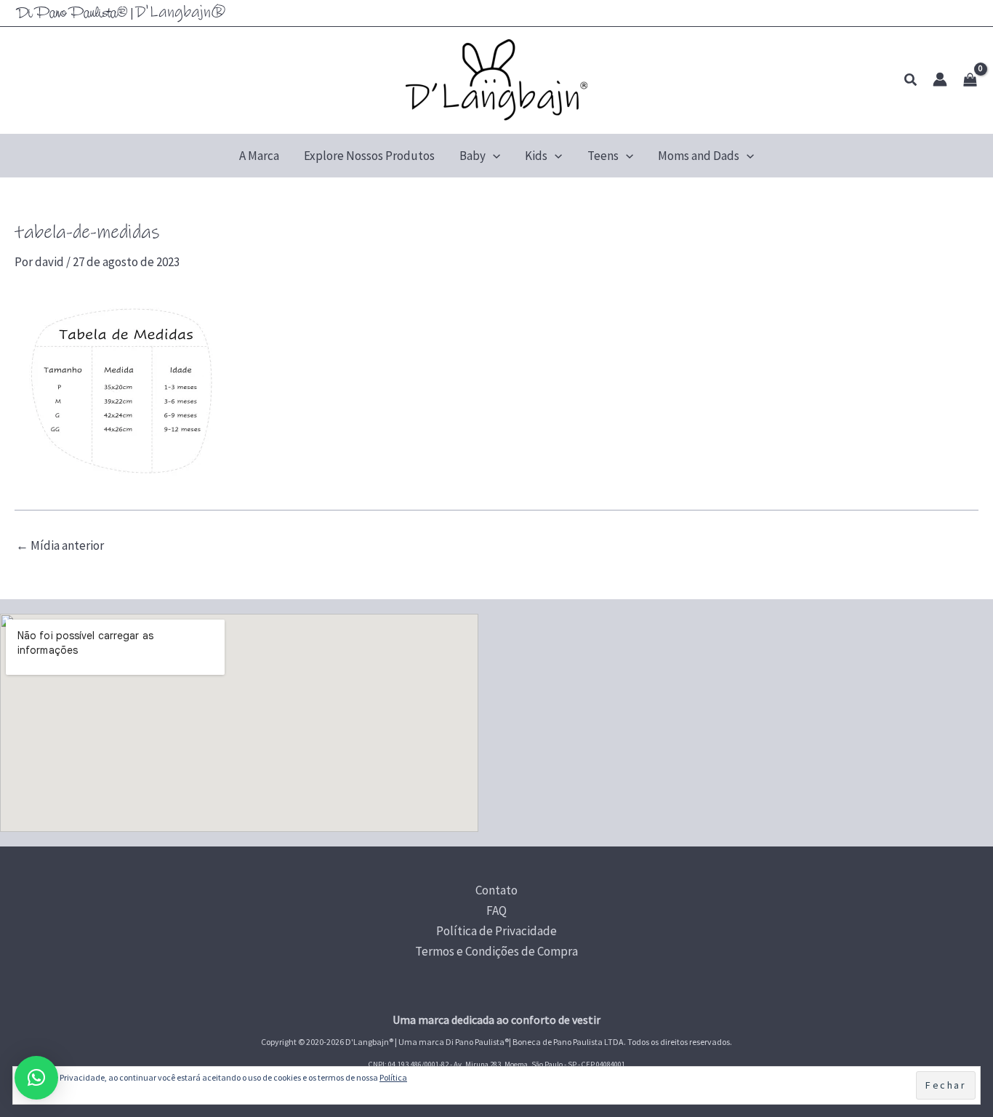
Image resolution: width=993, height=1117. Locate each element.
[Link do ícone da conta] (940, 79)
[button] (911, 80)
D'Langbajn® (180, 12)
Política (393, 1077)
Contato (496, 890)
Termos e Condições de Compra (496, 951)
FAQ (496, 910)
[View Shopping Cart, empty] (970, 80)
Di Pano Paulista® (72, 14)
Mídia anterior (60, 546)
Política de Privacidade (496, 931)
